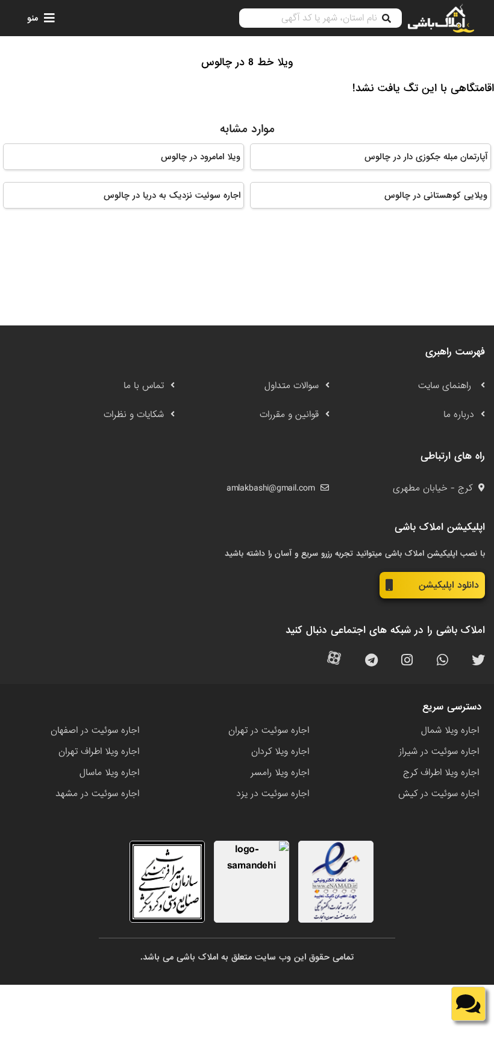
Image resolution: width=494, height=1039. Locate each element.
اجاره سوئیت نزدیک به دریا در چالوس (172, 195)
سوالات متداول (291, 385)
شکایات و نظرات (134, 414)
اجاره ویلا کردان (280, 751)
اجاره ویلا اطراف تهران (98, 751)
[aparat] (334, 661)
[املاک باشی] (441, 18)
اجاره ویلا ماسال (109, 772)
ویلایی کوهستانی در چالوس (435, 195)
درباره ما (458, 414)
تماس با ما (144, 385)
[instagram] (407, 661)
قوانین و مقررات (289, 414)
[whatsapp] (442, 661)
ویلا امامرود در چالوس (200, 156)
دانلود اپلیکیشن (449, 585)
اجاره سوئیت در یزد (272, 793)
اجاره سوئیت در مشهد (97, 793)
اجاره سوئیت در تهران (268, 730)
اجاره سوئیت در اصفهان (95, 730)
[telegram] (371, 661)
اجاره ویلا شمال (450, 730)
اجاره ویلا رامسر (280, 772)
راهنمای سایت (446, 385)
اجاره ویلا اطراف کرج (441, 772)
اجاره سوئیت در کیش (438, 793)
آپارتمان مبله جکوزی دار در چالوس (425, 156)
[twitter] (478, 661)
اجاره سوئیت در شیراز (439, 751)
